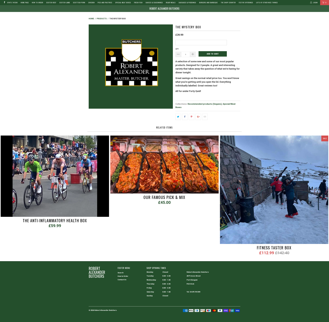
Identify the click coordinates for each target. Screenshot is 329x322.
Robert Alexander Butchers (164, 8)
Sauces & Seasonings (154, 2)
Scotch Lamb (64, 2)
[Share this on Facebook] (185, 117)
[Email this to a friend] (205, 117)
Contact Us (122, 280)
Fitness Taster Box (274, 190)
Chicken (91, 2)
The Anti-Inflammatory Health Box (55, 176)
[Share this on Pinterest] (191, 117)
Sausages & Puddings (187, 2)
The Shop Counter (228, 2)
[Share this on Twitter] (178, 117)
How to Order (37, 2)
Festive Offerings (246, 2)
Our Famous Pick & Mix (164, 165)
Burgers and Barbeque (208, 2)
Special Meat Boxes (123, 2)
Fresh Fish (138, 2)
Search (121, 273)
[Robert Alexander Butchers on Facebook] (4, 2)
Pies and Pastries (105, 2)
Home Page (25, 2)
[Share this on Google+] (198, 117)
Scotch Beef (51, 2)
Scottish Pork (79, 2)
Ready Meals (171, 2)
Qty (177, 49)
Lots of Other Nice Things (267, 2)
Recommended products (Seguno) (205, 104)
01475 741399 (12, 2)
